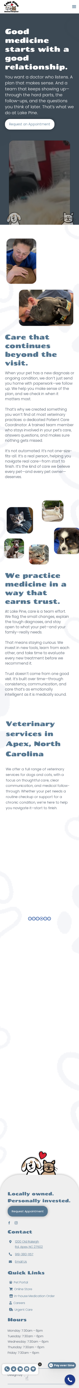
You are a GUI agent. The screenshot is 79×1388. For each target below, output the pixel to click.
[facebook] (9, 1222)
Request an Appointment (29, 124)
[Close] (40, 1364)
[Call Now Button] (70, 1380)
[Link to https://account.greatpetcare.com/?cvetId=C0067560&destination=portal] (13, 1369)
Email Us (21, 1261)
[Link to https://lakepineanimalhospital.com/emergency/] (33, 1369)
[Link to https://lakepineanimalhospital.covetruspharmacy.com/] (20, 1369)
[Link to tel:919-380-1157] (7, 1369)
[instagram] (16, 1222)
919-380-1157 (24, 1254)
